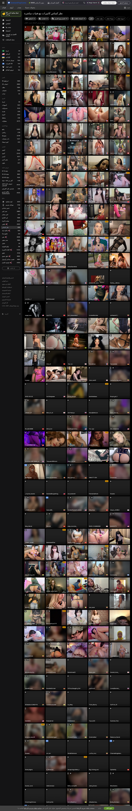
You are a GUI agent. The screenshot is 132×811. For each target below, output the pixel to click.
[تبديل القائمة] (3, 3)
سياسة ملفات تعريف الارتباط (33, 808)
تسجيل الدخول (124, 3)
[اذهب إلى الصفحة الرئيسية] (17, 3)
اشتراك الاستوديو (6, 299)
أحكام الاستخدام (6, 293)
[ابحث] (84, 2)
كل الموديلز (5, 303)
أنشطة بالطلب (78, 18)
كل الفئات (12, 268)
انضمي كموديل (5, 296)
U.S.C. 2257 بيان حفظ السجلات (10, 306)
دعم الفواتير (5, 281)
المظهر (31, 18)
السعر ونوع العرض (60, 18)
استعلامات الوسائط (7, 287)
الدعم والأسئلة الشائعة (8, 278)
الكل (91, 18)
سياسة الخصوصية (6, 290)
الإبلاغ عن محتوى (6, 284)
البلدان (44, 18)
